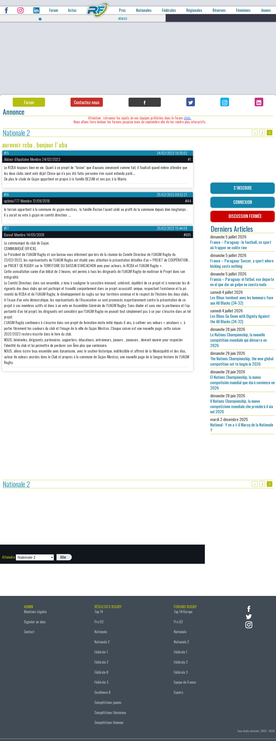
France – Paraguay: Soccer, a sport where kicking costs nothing (242, 260)
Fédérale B (101, 672)
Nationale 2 (16, 133)
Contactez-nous (86, 102)
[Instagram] (224, 102)
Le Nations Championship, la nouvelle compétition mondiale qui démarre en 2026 (238, 337)
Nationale (100, 632)
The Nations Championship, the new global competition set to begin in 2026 (241, 358)
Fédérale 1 (101, 652)
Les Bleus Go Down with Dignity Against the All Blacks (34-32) (240, 315)
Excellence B (102, 692)
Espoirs (178, 692)
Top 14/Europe (183, 612)
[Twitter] (190, 102)
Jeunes (266, 10)
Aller (63, 557)
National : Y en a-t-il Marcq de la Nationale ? (241, 424)
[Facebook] (145, 102)
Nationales (143, 10)
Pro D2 (99, 622)
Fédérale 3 (101, 682)
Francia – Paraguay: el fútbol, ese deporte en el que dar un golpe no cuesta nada (242, 279)
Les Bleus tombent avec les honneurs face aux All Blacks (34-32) (241, 297)
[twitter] (248, 616)
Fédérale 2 (101, 662)
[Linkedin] (259, 102)
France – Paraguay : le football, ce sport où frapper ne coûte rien (240, 242)
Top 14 (98, 612)
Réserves (219, 10)
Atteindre (8, 557)
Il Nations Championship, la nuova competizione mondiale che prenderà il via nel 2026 (241, 403)
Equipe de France (185, 682)
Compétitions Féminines (110, 712)
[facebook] (248, 608)
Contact (29, 632)
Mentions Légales (35, 612)
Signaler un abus (35, 622)
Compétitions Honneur (109, 722)
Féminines (243, 10)
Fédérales (169, 10)
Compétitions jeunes (107, 702)
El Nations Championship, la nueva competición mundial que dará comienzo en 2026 (242, 379)
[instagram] (248, 624)
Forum (53, 10)
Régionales (194, 10)
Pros (122, 10)
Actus (72, 10)
